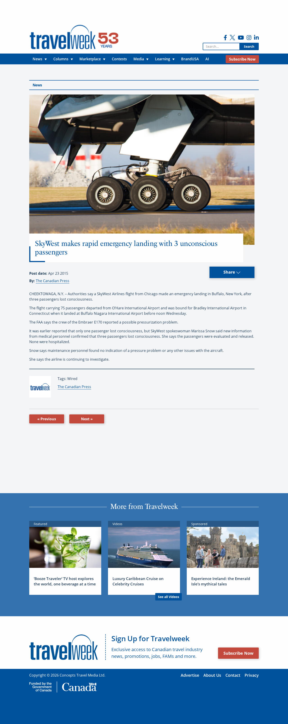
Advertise (190, 675)
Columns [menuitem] (60, 58)
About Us (212, 675)
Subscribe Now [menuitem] (242, 59)
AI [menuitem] (207, 58)
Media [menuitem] (138, 58)
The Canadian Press (52, 280)
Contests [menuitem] (119, 58)
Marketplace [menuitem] (90, 58)
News (37, 85)
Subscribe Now (238, 653)
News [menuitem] (37, 58)
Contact (232, 675)
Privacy (252, 675)
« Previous (46, 418)
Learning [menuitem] (162, 58)
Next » (87, 418)
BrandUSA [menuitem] (190, 58)
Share (229, 272)
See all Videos (168, 597)
